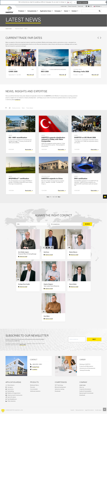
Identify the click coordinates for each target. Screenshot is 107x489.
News (23, 108)
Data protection (80, 410)
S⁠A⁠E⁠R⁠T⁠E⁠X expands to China (52, 179)
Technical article (16, 108)
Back (48, 197)
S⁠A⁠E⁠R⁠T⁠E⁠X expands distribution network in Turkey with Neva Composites (53, 139)
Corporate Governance (85, 389)
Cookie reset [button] (98, 410)
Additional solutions (35, 391)
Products (34, 382)
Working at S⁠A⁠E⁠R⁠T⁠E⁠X (85, 364)
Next (59, 197)
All (9, 108)
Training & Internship (85, 370)
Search (87, 224)
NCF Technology (59, 385)
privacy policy (23, 344)
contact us (17, 99)
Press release (29, 108)
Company (83, 382)
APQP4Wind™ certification (19, 179)
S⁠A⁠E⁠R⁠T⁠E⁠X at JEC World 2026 (85, 137)
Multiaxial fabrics (34, 385)
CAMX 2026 (13, 72)
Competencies (61, 382)
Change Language (82, 2)
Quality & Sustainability (85, 391)
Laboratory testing (59, 389)
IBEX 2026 (45, 72)
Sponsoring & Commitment (86, 393)
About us (81, 387)
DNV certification (80, 179)
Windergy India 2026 (81, 72)
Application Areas (13, 382)
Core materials (34, 389)
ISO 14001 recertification (18, 137)
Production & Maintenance (86, 366)
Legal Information (89, 410)
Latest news (82, 385)
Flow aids (32, 387)
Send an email (23, 256)
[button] (98, 38)
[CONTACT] (105, 197)
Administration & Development (87, 368)
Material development (60, 387)
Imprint (72, 410)
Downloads (57, 391)
